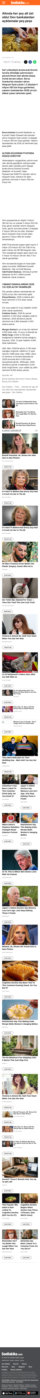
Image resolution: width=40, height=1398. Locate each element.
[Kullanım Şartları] (7, 1385)
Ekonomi (5, 1367)
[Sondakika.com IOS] (7, 1393)
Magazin (22, 1367)
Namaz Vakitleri (16, 1370)
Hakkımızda (5, 1360)
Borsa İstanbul (8, 132)
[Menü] (3, 2)
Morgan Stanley (9, 329)
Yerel (30, 1367)
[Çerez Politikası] (14, 1387)
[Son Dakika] (20, 2)
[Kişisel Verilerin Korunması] (28, 1387)
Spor (13, 1367)
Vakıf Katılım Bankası (11, 272)
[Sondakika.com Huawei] (32, 1393)
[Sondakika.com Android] (20, 1393)
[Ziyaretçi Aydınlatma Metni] (10, 1388)
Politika (4, 1370)
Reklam (12, 1360)
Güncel (15, 1364)
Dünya (24, 1364)
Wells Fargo (7, 335)
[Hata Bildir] (23, 1388)
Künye (22, 1360)
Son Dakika (6, 1364)
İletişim (17, 1360)
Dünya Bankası (9, 297)
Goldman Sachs (9, 313)
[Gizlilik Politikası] (19, 1385)
